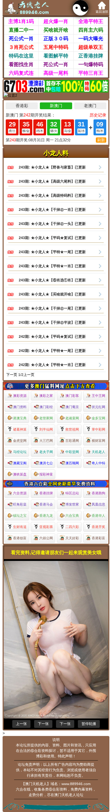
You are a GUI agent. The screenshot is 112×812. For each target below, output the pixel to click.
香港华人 (98, 516)
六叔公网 (46, 538)
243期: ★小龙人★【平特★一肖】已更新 (52, 266)
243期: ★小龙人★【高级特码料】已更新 (52, 195)
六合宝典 (72, 516)
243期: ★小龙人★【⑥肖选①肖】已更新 (52, 280)
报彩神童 (46, 474)
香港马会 (46, 504)
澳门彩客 (72, 396)
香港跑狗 (98, 493)
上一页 (28, 375)
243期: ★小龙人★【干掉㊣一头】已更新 (52, 224)
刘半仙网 (46, 429)
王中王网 (98, 396)
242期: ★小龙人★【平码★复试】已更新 (52, 336)
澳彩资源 (20, 396)
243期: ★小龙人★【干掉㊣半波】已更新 (52, 322)
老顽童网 (72, 418)
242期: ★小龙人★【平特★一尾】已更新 (52, 351)
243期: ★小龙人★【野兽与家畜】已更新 (52, 167)
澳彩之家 (46, 396)
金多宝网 (98, 418)
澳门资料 (20, 407)
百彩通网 (72, 441)
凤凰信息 (98, 504)
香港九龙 (46, 516)
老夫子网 (46, 452)
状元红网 (98, 407)
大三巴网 (46, 441)
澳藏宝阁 (20, 463)
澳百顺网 (72, 463)
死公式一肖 (21, 38)
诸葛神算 (20, 429)
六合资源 (20, 493)
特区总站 (72, 493)
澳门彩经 (46, 407)
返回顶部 (102, 12)
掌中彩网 (98, 429)
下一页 (11, 375)
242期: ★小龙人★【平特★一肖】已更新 (52, 365)
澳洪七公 (46, 463)
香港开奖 (98, 527)
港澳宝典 (20, 418)
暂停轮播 (89, 724)
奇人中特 (98, 463)
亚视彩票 (46, 527)
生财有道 (20, 527)
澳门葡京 (72, 407)
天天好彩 (72, 538)
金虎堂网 (20, 441)
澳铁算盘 (20, 474)
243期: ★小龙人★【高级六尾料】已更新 (52, 181)
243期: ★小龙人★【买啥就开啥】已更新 (52, 294)
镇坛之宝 (20, 516)
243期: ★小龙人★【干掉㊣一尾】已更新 (52, 308)
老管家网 (46, 418)
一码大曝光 (90, 38)
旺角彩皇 (20, 504)
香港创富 (20, 538)
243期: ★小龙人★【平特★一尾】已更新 (52, 252)
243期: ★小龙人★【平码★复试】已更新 (52, 238)
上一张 (21, 724)
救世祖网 (72, 429)
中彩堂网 (72, 452)
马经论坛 (20, 452)
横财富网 (98, 441)
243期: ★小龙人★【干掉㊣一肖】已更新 (52, 209)
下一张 (43, 724)
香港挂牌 (46, 493)
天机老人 (98, 452)
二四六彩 (72, 527)
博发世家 (72, 504)
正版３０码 (55, 38)
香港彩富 (98, 538)
